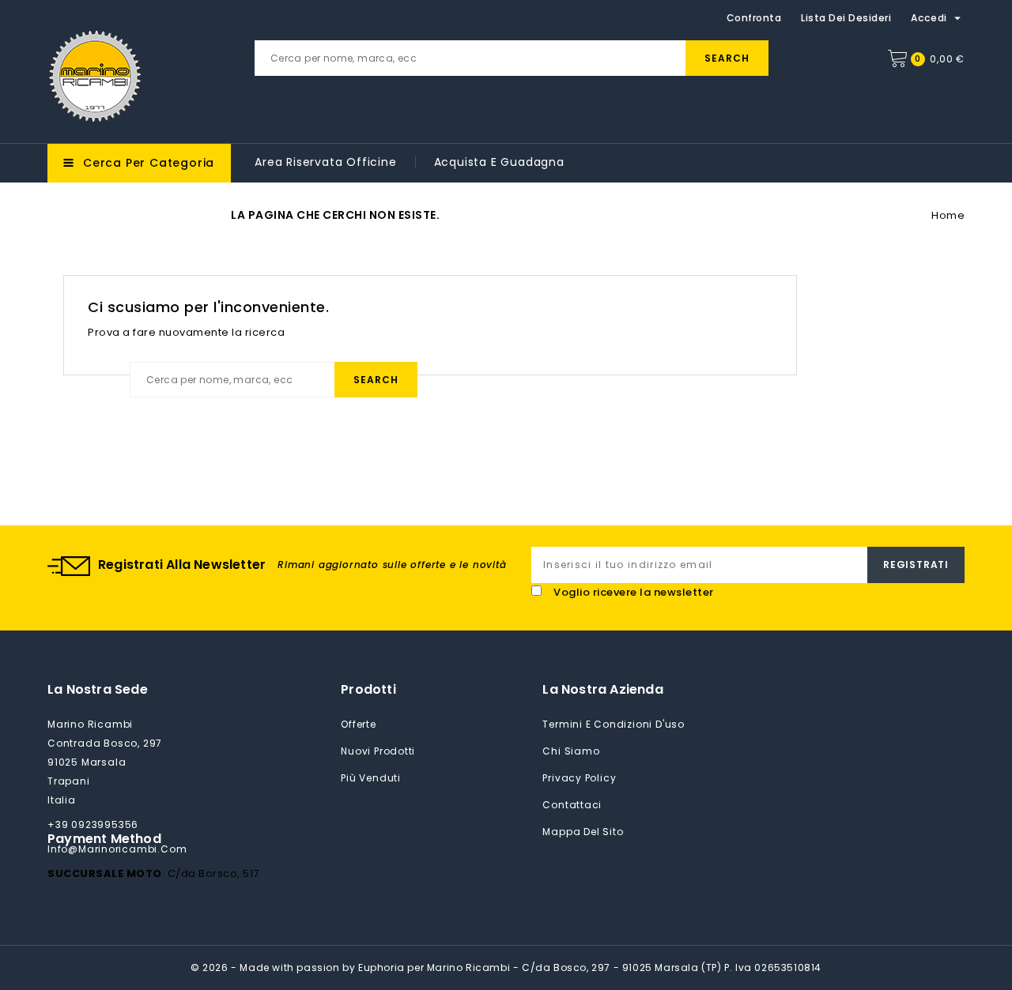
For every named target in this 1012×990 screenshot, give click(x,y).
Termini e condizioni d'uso (613, 724)
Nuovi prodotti (378, 751)
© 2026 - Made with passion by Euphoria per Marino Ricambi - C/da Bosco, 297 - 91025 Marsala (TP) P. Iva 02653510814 (506, 967)
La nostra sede (97, 689)
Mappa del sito (582, 831)
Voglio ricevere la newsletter (633, 592)
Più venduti (371, 778)
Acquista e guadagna (499, 162)
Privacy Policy (579, 778)
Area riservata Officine (325, 162)
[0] (897, 58)
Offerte (358, 724)
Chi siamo (570, 751)
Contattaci (572, 804)
